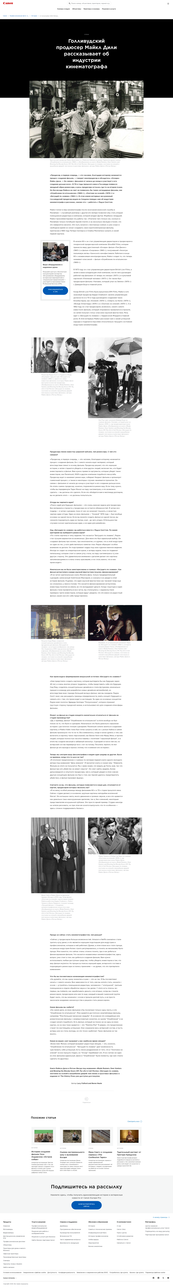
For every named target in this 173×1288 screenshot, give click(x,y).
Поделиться (87, 1102)
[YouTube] (168, 1278)
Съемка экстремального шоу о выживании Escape (72, 1154)
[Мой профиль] (168, 3)
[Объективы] (82, 9)
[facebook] (153, 1278)
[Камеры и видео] (70, 9)
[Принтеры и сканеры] (100, 9)
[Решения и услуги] (116, 9)
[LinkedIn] (158, 1278)
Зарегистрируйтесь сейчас (86, 1205)
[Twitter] (163, 1278)
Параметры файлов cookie (155, 1272)
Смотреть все (133, 1121)
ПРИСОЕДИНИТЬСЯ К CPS (55, 290)
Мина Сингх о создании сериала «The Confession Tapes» (100, 1154)
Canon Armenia (9, 1278)
